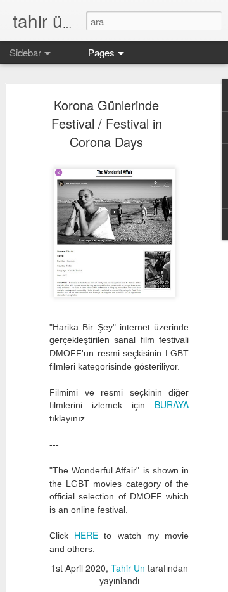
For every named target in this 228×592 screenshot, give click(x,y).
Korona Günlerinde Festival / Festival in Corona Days (106, 123)
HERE (86, 535)
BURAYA (172, 404)
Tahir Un (128, 568)
